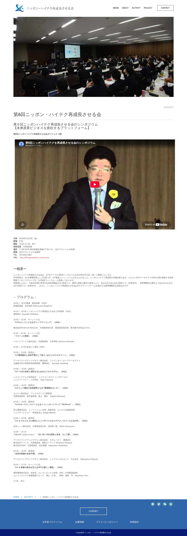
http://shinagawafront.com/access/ (34, 257)
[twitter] (159, 504)
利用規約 (134, 522)
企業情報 (79, 522)
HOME (16, 497)
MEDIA (116, 8)
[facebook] (153, 504)
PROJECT (148, 8)
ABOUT (125, 8)
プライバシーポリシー (107, 522)
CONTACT (165, 8)
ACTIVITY (136, 8)
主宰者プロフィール (52, 522)
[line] (171, 504)
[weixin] (165, 504)
